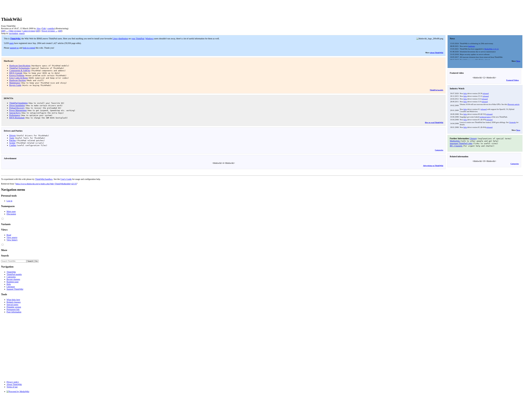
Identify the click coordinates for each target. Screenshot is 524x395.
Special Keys (15, 113)
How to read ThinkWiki (434, 122)
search (22, 33)
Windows (149, 38)
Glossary (473, 138)
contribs (50, 28)
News (518, 61)
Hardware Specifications (19, 65)
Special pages (12, 304)
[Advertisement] (50, 7)
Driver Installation (17, 105)
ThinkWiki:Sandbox (44, 179)
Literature (11, 287)
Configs (12, 145)
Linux (115, 38)
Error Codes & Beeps (18, 78)
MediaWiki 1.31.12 (491, 49)
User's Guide (66, 179)
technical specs (485, 117)
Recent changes (13, 279)
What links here (13, 300)
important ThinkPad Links (461, 143)
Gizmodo (512, 122)
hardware (471, 46)
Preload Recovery (17, 108)
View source (12, 237)
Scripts (12, 143)
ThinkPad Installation (18, 103)
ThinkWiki (15, 38)
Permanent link (13, 309)
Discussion (11, 214)
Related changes (14, 302)
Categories (439, 150)
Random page (13, 282)
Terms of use (12, 387)
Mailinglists (455, 141)
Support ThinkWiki (15, 289)
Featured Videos (512, 80)
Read (9, 235)
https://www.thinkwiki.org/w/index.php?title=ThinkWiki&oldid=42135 (46, 184)
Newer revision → (49, 31)
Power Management (18, 110)
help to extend (29, 48)
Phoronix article (513, 104)
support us (14, 48)
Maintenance (14, 83)
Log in (9, 201)
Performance (14, 115)
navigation (13, 33)
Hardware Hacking (17, 80)
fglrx (465, 93)
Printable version (14, 307)
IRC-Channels (456, 146)
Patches (12, 140)
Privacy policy (13, 382)
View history (12, 240)
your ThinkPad (137, 38)
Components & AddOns (19, 70)
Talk (44, 28)
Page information (14, 312)
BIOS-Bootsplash (17, 118)
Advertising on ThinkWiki (433, 166)
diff (3, 31)
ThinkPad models (436, 90)
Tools (11, 138)
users (11, 43)
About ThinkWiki (14, 384)
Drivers (12, 135)
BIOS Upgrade (15, 73)
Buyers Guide (15, 85)
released (486, 93)
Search (5, 255)
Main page (11, 211)
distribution (123, 38)
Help (9, 284)
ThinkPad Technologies (19, 68)
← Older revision (13, 31)
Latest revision (29, 31)
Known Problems (16, 75)
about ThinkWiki (436, 53)
